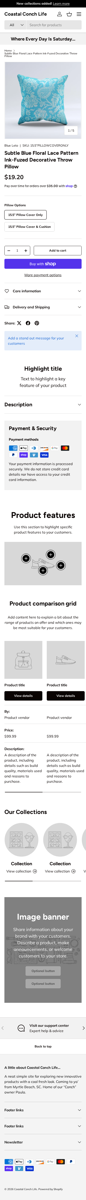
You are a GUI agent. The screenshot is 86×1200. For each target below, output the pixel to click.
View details (23, 696)
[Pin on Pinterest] (36, 323)
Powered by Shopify (50, 1189)
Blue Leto (11, 145)
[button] (69, 14)
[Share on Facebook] (28, 323)
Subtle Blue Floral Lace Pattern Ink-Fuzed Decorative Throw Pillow (40, 54)
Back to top (43, 1046)
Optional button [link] (43, 971)
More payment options (43, 275)
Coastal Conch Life (25, 1189)
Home (8, 50)
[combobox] (43, 24)
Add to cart (57, 250)
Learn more (61, 4)
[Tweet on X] (19, 323)
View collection (18, 871)
